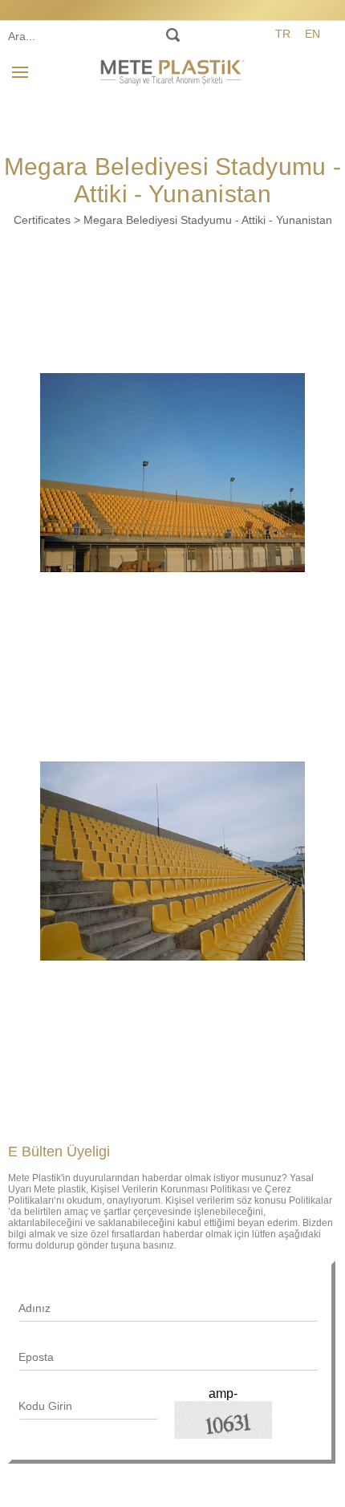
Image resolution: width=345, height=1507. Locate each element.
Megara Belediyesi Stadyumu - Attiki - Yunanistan (207, 219)
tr (282, 33)
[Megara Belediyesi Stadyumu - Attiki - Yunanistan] (172, 472)
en (312, 33)
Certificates (42, 219)
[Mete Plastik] (172, 69)
